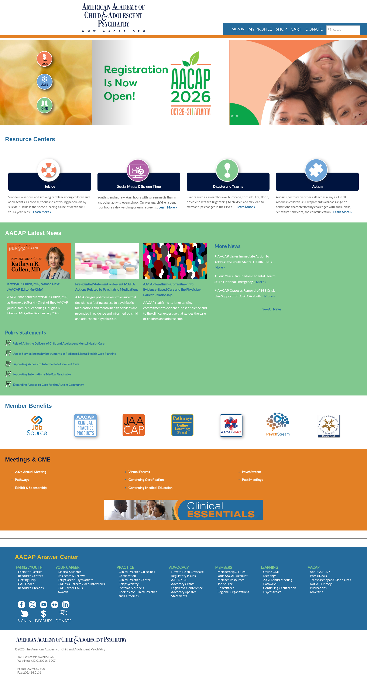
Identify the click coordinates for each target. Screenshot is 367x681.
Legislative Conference (187, 588)
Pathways (270, 584)
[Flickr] (54, 604)
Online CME (271, 572)
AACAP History (321, 584)
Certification (127, 576)
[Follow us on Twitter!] (32, 604)
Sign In (24, 620)
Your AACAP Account (232, 576)
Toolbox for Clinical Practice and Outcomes (138, 594)
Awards (63, 592)
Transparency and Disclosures (330, 580)
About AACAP (320, 572)
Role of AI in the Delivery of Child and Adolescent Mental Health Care (58, 343)
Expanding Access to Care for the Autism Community (48, 384)
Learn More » (246, 207)
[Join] (45, 83)
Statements (179, 596)
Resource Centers (30, 576)
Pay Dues (43, 620)
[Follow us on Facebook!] (21, 604)
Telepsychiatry (128, 584)
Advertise (316, 592)
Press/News (318, 576)
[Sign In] (45, 61)
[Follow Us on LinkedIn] (65, 604)
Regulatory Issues (183, 576)
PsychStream (272, 592)
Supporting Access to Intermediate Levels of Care (46, 364)
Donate (63, 620)
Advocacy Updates (183, 592)
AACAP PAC (180, 580)
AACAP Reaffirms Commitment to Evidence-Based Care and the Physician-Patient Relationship (172, 289)
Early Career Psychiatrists (75, 580)
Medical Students (70, 572)
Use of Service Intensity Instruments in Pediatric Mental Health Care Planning (64, 353)
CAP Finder (26, 584)
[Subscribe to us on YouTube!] (43, 604)
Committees (225, 588)
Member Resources (230, 580)
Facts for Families (30, 572)
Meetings (269, 576)
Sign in (238, 29)
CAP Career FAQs (70, 588)
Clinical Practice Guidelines (137, 572)
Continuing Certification (279, 588)
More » (220, 267)
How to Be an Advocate (187, 572)
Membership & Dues (231, 572)
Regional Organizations (233, 592)
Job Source (225, 584)
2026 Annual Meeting (277, 580)
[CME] (45, 106)
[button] (112, 82)
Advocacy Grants (183, 584)
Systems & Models (131, 588)
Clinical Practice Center (135, 580)
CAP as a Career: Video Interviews (81, 584)
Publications (318, 588)
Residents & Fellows (71, 576)
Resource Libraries (31, 588)
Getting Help (27, 580)
